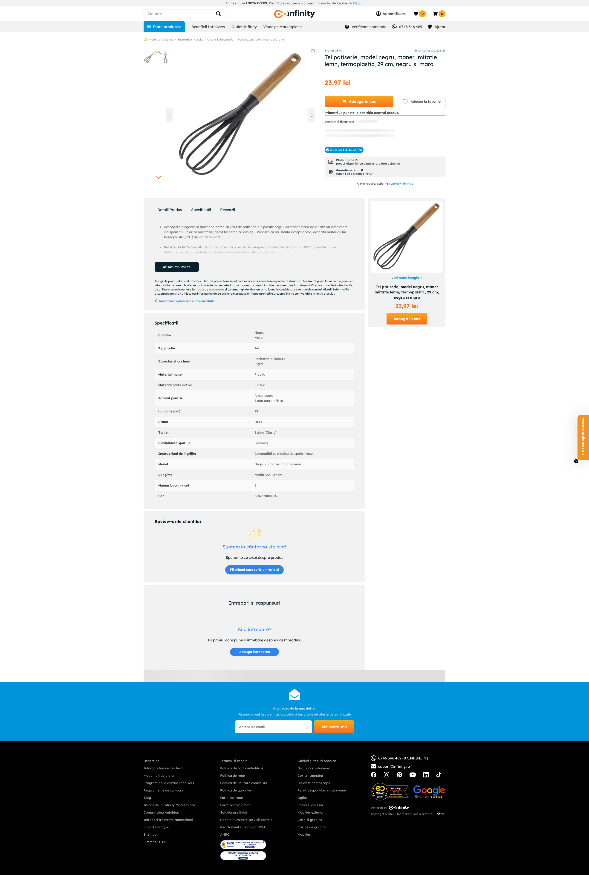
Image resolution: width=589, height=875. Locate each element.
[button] (359, 101)
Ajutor (440, 26)
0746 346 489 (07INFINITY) (403, 758)
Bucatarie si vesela (190, 39)
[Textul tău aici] (373, 774)
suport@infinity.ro (401, 183)
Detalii (358, 3)
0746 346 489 (410, 26)
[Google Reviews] (429, 791)
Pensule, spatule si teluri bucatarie (261, 39)
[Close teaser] (576, 461)
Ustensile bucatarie (220, 39)
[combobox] (193, 13)
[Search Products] (220, 13)
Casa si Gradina (162, 39)
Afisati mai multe (177, 267)
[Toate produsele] (164, 26)
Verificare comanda (369, 26)
